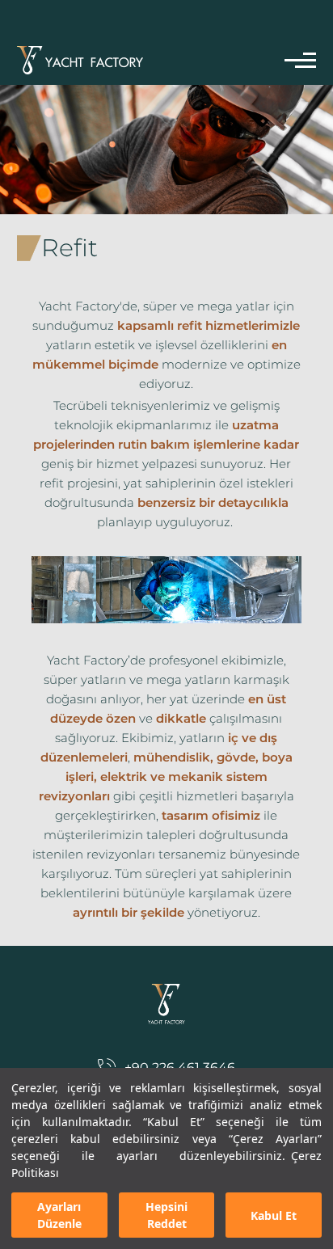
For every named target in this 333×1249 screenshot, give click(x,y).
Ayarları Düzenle (59, 1215)
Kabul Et (274, 1215)
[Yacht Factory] (80, 60)
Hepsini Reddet (166, 1215)
